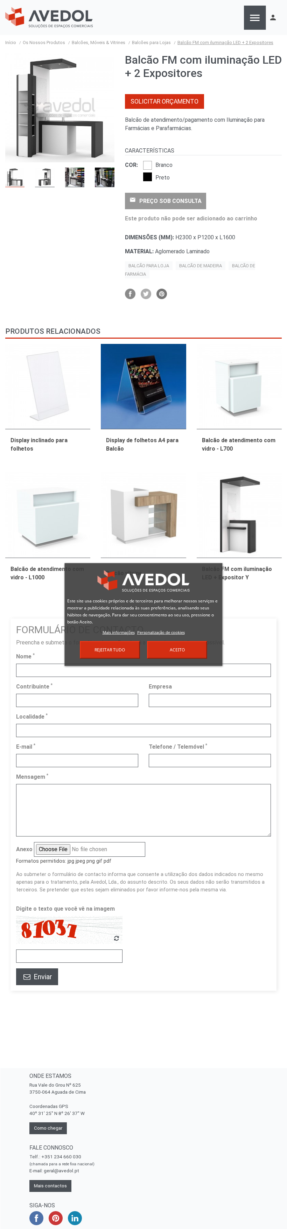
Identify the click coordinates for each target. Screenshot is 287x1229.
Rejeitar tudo (109, 650)
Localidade (32, 716)
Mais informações (119, 632)
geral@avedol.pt (61, 1170)
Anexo (24, 849)
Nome (25, 656)
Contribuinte (34, 686)
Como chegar (48, 1128)
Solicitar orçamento (164, 101)
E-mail (25, 746)
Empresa (160, 686)
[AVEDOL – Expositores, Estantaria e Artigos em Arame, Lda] (49, 18)
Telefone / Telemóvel (178, 746)
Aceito (177, 650)
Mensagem (32, 776)
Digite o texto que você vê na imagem (65, 908)
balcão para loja (148, 265)
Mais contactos (50, 1185)
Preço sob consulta (166, 200)
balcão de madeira (200, 265)
